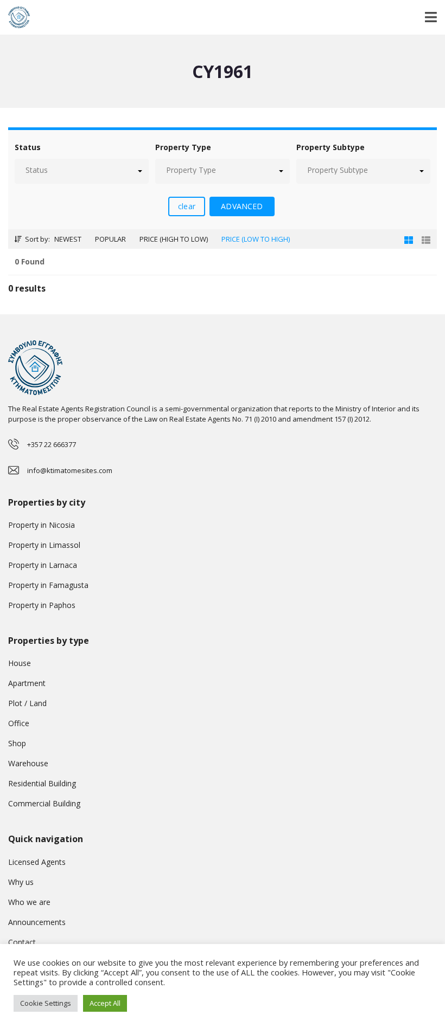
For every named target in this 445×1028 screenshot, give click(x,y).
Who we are (29, 902)
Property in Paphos (41, 605)
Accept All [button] (105, 1003)
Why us (21, 882)
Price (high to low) (173, 239)
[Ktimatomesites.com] (15, 17)
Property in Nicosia (41, 525)
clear (186, 206)
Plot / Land (27, 703)
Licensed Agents (37, 862)
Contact (22, 942)
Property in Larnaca (42, 565)
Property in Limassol (44, 545)
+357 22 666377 (51, 444)
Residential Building (42, 783)
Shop (17, 743)
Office (18, 723)
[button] (82, 171)
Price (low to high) (255, 239)
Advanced (242, 206)
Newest (67, 239)
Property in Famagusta (48, 585)
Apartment (27, 683)
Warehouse (28, 763)
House (19, 663)
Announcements (37, 922)
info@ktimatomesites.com (69, 470)
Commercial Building (44, 803)
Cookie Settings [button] (45, 1003)
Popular (110, 239)
